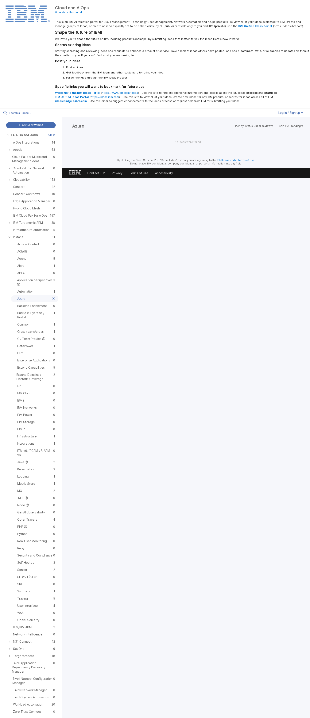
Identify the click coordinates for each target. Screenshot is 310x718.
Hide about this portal (68, 12)
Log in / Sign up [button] (289, 112)
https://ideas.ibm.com (105, 97)
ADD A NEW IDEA (32, 125)
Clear (51, 134)
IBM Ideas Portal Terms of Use (236, 160)
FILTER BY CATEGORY (24, 134)
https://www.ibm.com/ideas (120, 92)
